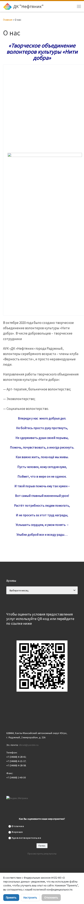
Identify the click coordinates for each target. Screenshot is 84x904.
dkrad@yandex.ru (29, 744)
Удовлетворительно (26, 838)
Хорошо (17, 832)
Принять (11, 897)
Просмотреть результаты (42, 853)
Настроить (30, 897)
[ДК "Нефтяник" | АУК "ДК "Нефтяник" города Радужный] (7, 6)
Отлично (18, 826)
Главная (7, 19)
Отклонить (51, 897)
